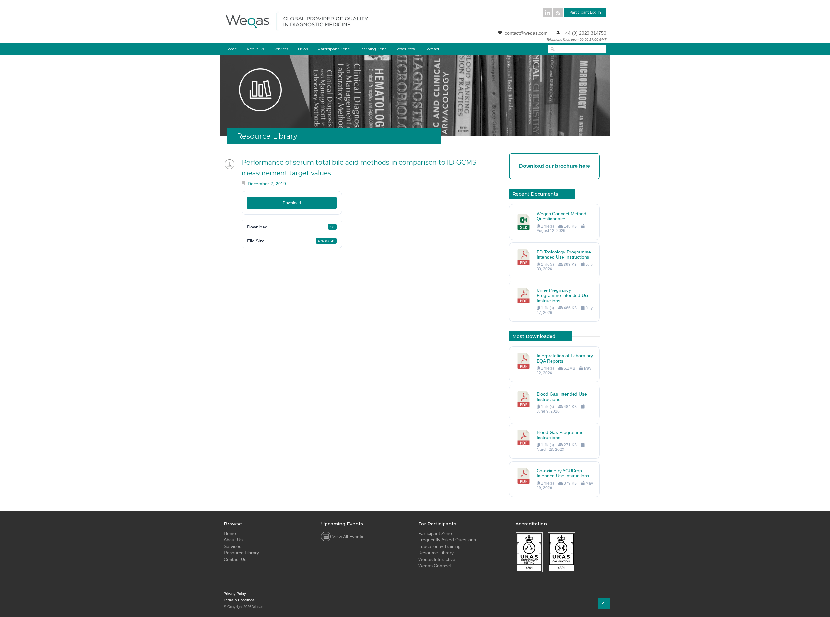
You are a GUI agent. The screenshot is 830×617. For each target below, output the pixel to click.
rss (558, 12)
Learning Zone (372, 48)
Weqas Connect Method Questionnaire (561, 216)
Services (281, 48)
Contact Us (235, 559)
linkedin (547, 12)
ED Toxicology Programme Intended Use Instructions (564, 254)
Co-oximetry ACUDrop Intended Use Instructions (563, 473)
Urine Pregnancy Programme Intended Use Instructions (563, 295)
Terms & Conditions (239, 600)
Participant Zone (334, 48)
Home (231, 48)
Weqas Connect (434, 565)
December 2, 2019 (267, 183)
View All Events (347, 536)
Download (292, 203)
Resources (405, 48)
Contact (432, 48)
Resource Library (241, 552)
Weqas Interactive (436, 559)
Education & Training (439, 546)
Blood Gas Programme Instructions (560, 435)
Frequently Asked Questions (447, 539)
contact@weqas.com (526, 33)
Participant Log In (585, 12)
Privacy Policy (235, 594)
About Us (255, 48)
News (303, 48)
